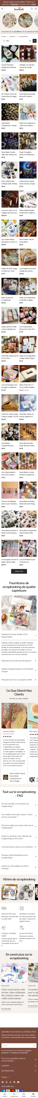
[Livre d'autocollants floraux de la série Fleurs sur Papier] (28, 315)
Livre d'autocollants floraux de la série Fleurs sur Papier (27, 328)
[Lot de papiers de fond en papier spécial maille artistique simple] (10, 548)
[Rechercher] (32, 9)
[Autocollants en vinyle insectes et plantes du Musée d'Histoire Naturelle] (28, 461)
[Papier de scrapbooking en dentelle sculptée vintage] (28, 286)
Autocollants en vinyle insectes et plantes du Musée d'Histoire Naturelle (26, 473)
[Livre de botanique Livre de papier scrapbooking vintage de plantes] (10, 373)
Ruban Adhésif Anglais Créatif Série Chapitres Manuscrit (27, 211)
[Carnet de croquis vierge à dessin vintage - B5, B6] (10, 402)
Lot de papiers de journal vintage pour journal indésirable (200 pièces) (27, 270)
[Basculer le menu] (2, 9)
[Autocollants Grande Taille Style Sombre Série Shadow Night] (10, 140)
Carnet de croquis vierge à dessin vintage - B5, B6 (9, 415)
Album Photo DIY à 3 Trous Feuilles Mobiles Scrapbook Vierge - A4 (26, 386)
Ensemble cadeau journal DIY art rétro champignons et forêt (9, 357)
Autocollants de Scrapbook (10, 31)
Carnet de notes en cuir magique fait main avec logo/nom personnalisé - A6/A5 (9, 211)
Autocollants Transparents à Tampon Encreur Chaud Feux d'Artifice (9, 124)
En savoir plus (6, 1009)
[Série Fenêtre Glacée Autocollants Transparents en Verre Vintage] (28, 228)
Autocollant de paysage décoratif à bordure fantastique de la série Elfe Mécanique (27, 95)
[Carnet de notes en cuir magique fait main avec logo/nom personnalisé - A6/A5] (10, 199)
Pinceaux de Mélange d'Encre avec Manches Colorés (9, 502)
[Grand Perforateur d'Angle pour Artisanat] (10, 53)
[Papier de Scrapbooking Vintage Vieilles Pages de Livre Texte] (28, 344)
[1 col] (30, 41)
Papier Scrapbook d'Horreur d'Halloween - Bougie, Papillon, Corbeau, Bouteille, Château (27, 153)
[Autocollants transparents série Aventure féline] (28, 519)
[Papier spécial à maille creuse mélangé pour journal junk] (10, 315)
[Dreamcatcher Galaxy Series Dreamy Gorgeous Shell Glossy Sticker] (28, 170)
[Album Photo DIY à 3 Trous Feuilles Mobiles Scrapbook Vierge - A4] (28, 373)
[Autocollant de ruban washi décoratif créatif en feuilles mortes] (28, 431)
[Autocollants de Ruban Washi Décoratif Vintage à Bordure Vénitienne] (28, 490)
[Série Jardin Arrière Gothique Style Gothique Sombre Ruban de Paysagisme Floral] (10, 170)
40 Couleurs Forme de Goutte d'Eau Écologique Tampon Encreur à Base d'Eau (9, 95)
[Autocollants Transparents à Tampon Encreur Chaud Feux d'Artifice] (10, 111)
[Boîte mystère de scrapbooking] (10, 286)
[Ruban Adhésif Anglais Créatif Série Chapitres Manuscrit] (28, 199)
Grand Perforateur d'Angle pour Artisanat (8, 66)
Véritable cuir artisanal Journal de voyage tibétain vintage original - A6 (27, 66)
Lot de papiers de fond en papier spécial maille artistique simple (9, 561)
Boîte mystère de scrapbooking (7, 299)
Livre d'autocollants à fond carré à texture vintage (8, 473)
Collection (12, 36)
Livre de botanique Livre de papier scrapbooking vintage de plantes (9, 386)
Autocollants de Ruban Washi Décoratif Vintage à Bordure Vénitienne (27, 502)
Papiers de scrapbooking (25, 31)
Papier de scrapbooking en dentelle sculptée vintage (27, 299)
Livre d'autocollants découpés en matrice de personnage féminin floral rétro (9, 241)
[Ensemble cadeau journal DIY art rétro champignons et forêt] (10, 344)
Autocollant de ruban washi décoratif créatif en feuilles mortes (27, 444)
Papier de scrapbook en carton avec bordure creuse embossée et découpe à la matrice (27, 124)
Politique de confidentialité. (20, 1052)
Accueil (3, 36)
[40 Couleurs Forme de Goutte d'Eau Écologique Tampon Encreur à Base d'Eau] (10, 82)
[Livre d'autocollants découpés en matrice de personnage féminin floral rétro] (10, 228)
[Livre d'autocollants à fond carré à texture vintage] (10, 461)
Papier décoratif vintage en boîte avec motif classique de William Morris (9, 270)
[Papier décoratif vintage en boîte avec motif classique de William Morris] (10, 257)
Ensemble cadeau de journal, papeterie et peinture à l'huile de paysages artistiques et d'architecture (27, 415)
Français (4, 1077)
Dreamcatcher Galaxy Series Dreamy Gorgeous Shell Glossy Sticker (27, 182)
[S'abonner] (34, 1046)
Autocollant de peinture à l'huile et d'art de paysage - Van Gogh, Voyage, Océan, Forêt (9, 532)
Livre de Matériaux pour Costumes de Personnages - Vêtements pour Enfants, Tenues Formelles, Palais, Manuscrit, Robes (27, 561)
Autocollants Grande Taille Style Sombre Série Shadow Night (9, 153)
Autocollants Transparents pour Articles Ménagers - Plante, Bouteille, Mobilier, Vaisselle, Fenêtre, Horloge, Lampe (10, 444)
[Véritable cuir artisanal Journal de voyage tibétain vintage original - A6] (28, 53)
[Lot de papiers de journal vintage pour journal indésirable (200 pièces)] (28, 257)
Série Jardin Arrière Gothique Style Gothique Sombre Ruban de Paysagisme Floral (9, 182)
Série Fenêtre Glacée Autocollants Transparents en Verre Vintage (26, 241)
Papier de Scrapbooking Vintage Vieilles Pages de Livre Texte (27, 357)
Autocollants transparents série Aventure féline (27, 532)
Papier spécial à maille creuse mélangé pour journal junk (8, 328)
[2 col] (35, 41)
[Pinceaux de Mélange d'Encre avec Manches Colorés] (10, 490)
